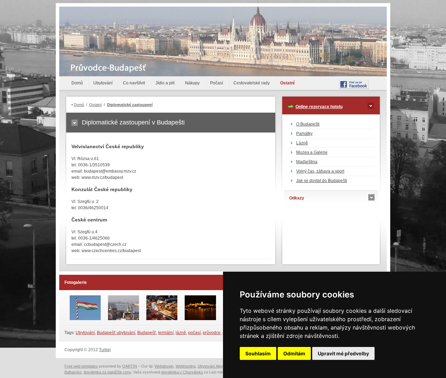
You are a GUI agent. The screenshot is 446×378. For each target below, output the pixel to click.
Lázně (302, 143)
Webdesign (164, 366)
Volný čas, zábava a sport (320, 171)
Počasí (216, 83)
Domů (77, 83)
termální (166, 332)
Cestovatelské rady (251, 83)
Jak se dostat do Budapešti (321, 180)
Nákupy (192, 83)
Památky (304, 133)
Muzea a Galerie (312, 152)
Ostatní (287, 83)
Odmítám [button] (294, 353)
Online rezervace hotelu (319, 106)
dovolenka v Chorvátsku (182, 372)
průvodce (212, 332)
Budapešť (146, 332)
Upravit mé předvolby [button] (343, 353)
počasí (194, 332)
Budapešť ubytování (116, 332)
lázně (181, 332)
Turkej (105, 349)
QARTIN (129, 366)
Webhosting (185, 366)
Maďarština (306, 161)
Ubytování (103, 83)
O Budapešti (308, 124)
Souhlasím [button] (258, 353)
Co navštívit (134, 83)
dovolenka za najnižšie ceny (107, 372)
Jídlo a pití (165, 83)
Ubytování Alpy (210, 366)
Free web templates (81, 366)
